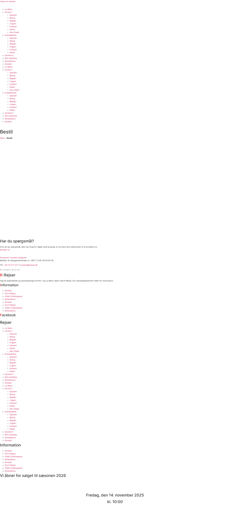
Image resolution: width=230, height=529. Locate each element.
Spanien (13, 15)
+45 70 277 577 (11, 265)
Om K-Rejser (10, 293)
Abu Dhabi (14, 32)
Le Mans (8, 9)
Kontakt (8, 64)
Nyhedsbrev (10, 61)
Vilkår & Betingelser (13, 296)
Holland (13, 26)
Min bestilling (11, 58)
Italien (12, 29)
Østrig (12, 18)
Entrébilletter (11, 35)
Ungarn (13, 23)
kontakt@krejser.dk (29, 265)
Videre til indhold (7, 1)
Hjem (2, 138)
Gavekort (9, 55)
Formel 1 (8, 12)
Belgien (13, 21)
